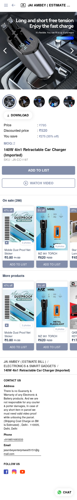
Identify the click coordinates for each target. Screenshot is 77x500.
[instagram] (14, 472)
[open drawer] (6, 5)
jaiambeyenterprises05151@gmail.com (21, 452)
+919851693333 (13, 439)
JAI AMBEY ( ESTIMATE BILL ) (49, 5)
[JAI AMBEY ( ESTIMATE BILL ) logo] (23, 5)
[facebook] (6, 472)
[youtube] (22, 472)
